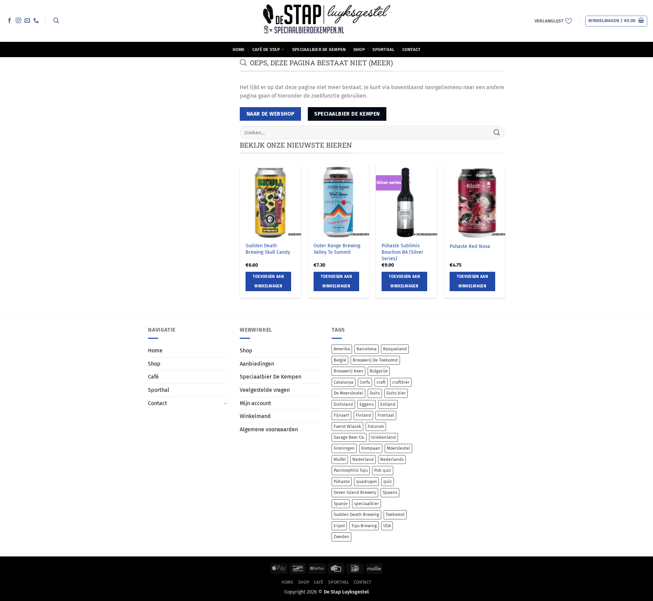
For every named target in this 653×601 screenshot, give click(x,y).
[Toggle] (225, 403)
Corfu (365, 382)
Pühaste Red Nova (470, 246)
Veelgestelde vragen (265, 390)
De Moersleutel (348, 393)
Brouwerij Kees (348, 370)
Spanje (341, 503)
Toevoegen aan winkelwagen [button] (268, 281)
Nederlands (392, 459)
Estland (388, 404)
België (340, 360)
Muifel (340, 459)
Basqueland (395, 348)
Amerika (342, 348)
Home (239, 49)
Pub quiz (382, 470)
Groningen (344, 448)
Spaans (390, 492)
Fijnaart (341, 415)
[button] (56, 20)
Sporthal (383, 49)
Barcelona (366, 348)
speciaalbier (366, 503)
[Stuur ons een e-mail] (27, 21)
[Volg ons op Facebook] (9, 21)
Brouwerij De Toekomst (375, 360)
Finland (363, 415)
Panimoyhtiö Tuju (351, 470)
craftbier (400, 382)
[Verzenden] (497, 132)
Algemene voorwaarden (269, 429)
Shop (359, 49)
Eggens (366, 404)
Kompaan (370, 448)
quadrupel (366, 481)
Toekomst (395, 514)
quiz (387, 481)
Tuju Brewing (364, 525)
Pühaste (342, 481)
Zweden (341, 536)
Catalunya (343, 382)
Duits (375, 393)
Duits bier (396, 393)
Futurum (376, 426)
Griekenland (383, 437)
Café (153, 376)
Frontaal (386, 415)
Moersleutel (398, 448)
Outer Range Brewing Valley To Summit (337, 249)
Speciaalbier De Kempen (319, 49)
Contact (411, 49)
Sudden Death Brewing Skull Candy (268, 249)
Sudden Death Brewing (356, 514)
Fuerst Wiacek (347, 426)
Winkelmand (255, 416)
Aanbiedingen (257, 364)
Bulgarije (379, 370)
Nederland (363, 459)
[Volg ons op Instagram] (18, 21)
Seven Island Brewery (355, 492)
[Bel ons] (36, 21)
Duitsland (343, 404)
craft (381, 382)
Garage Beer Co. (349, 437)
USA (387, 525)
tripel (339, 525)
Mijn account (255, 403)
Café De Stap (266, 49)
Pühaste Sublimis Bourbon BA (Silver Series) (402, 252)
